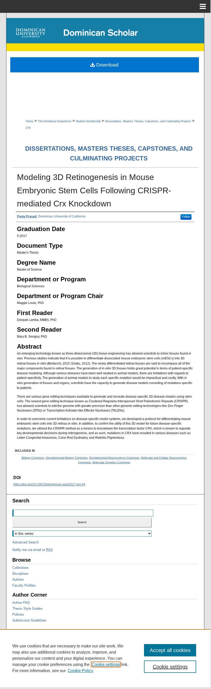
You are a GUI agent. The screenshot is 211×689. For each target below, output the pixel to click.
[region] (105, 658)
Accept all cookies (170, 650)
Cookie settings (106, 664)
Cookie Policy (80, 670)
